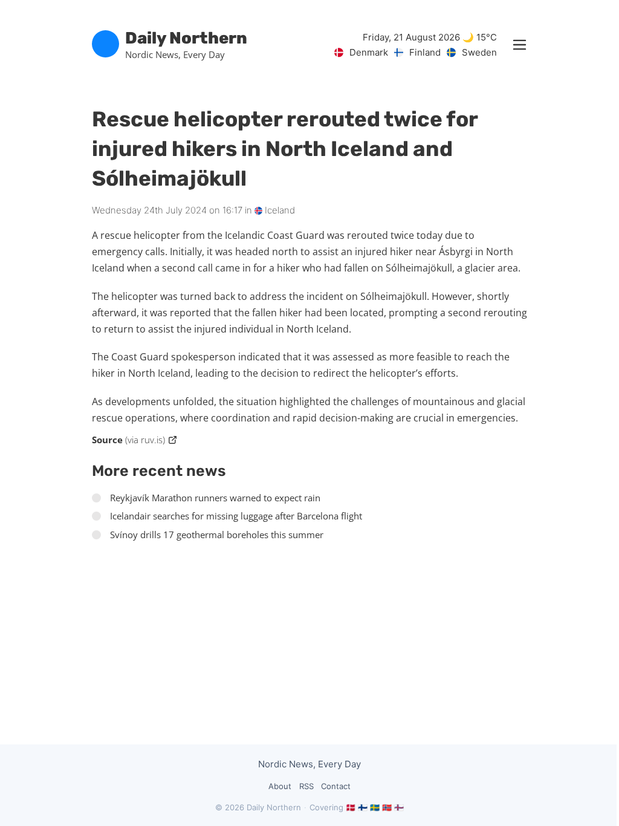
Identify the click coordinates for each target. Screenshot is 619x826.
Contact (336, 786)
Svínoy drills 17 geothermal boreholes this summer (216, 534)
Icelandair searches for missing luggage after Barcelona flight (236, 516)
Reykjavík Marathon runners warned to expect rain (215, 498)
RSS (306, 786)
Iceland (278, 210)
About (279, 786)
